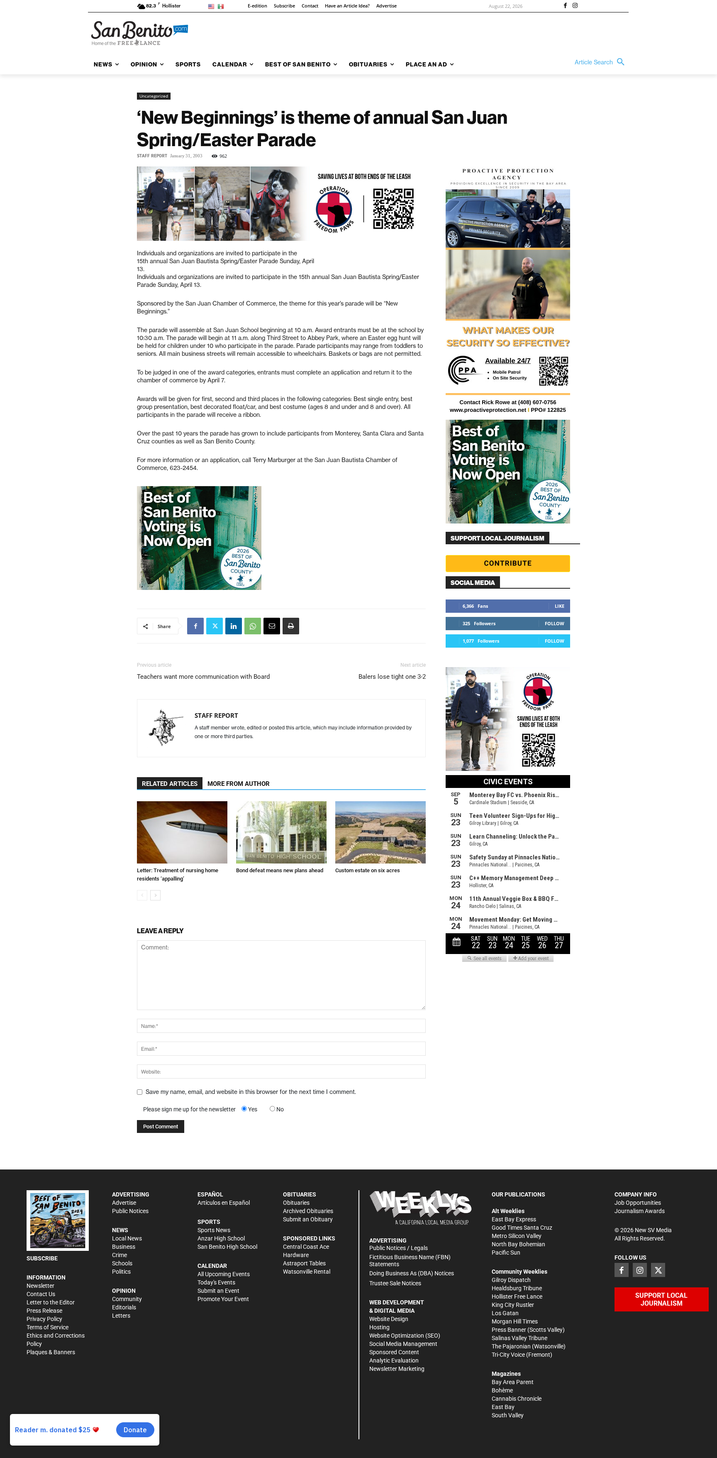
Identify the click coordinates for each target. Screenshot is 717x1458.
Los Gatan (505, 1313)
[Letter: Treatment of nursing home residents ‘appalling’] (182, 832)
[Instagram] (575, 6)
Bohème (502, 1390)
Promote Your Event (223, 1299)
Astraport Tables (304, 1263)
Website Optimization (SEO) (404, 1335)
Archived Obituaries (308, 1211)
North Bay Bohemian (518, 1244)
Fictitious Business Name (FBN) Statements (410, 1260)
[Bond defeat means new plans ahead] (281, 832)
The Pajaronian (511, 1346)
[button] (602, 62)
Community (127, 1299)
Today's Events (216, 1282)
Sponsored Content (394, 1352)
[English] (212, 6)
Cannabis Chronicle (516, 1398)
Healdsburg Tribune (517, 1288)
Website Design (388, 1319)
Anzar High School (221, 1238)
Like (559, 606)
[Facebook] (565, 6)
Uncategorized (153, 96)
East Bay (503, 1407)
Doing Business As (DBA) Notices (411, 1273)
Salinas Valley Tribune (519, 1338)
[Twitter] (214, 626)
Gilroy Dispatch (511, 1280)
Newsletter (40, 1285)
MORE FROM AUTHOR (238, 784)
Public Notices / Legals (398, 1248)
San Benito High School (227, 1246)
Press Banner (509, 1329)
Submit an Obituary (308, 1219)
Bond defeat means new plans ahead (279, 870)
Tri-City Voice (508, 1354)
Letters (121, 1315)
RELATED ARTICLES (170, 784)
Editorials (124, 1307)
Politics (121, 1271)
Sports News (214, 1230)
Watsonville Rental (306, 1271)
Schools (122, 1263)
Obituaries (296, 1202)
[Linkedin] (233, 626)
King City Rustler (513, 1304)
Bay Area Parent (513, 1382)
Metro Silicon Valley (516, 1236)
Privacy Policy (44, 1319)
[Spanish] (222, 6)
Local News (127, 1238)
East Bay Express (514, 1219)
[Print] (291, 626)
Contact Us (41, 1294)
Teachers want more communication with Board (203, 676)
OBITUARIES (299, 1194)
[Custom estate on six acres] (380, 832)
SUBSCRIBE (42, 1258)
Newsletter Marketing (396, 1368)
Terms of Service (47, 1327)
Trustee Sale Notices (395, 1283)
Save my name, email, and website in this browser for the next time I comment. (251, 1092)
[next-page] (155, 895)
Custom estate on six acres (367, 870)
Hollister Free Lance (517, 1296)
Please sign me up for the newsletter (189, 1109)
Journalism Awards (640, 1211)
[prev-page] (142, 895)
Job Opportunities (638, 1202)
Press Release (44, 1310)
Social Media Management (403, 1344)
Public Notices (130, 1211)
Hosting (379, 1327)
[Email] (271, 626)
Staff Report (152, 156)
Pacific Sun (506, 1252)
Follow (554, 623)
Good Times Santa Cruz (522, 1227)
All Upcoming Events (224, 1274)
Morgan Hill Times (515, 1321)
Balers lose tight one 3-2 (392, 676)
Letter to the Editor (51, 1302)
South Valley (508, 1415)
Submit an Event (218, 1290)
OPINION (124, 1290)
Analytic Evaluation (394, 1360)
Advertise (124, 1202)
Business (123, 1246)
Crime (119, 1255)
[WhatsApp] (252, 626)
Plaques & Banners (51, 1352)
